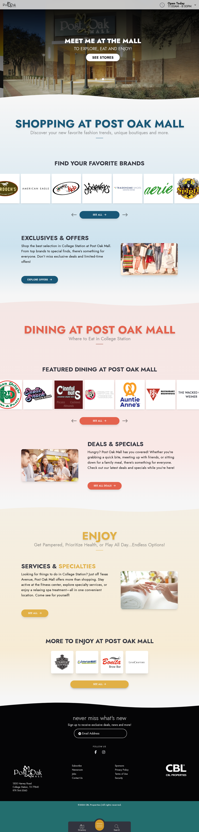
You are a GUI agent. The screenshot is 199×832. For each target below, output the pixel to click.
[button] (181, 4)
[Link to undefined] (35, 188)
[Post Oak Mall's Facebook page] (96, 751)
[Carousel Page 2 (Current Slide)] (103, 79)
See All (98, 214)
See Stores (99, 57)
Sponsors (119, 765)
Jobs (74, 774)
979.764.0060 (20, 790)
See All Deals (103, 485)
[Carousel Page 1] (96, 79)
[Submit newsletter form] (121, 733)
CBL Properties (93, 804)
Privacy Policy (121, 769)
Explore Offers (37, 279)
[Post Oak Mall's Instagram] (104, 751)
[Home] (75, 4)
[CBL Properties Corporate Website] (166, 770)
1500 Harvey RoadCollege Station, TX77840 (26, 785)
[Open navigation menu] (99, 825)
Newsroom (77, 769)
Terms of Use (121, 774)
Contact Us (77, 778)
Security (119, 778)
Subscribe (77, 765)
